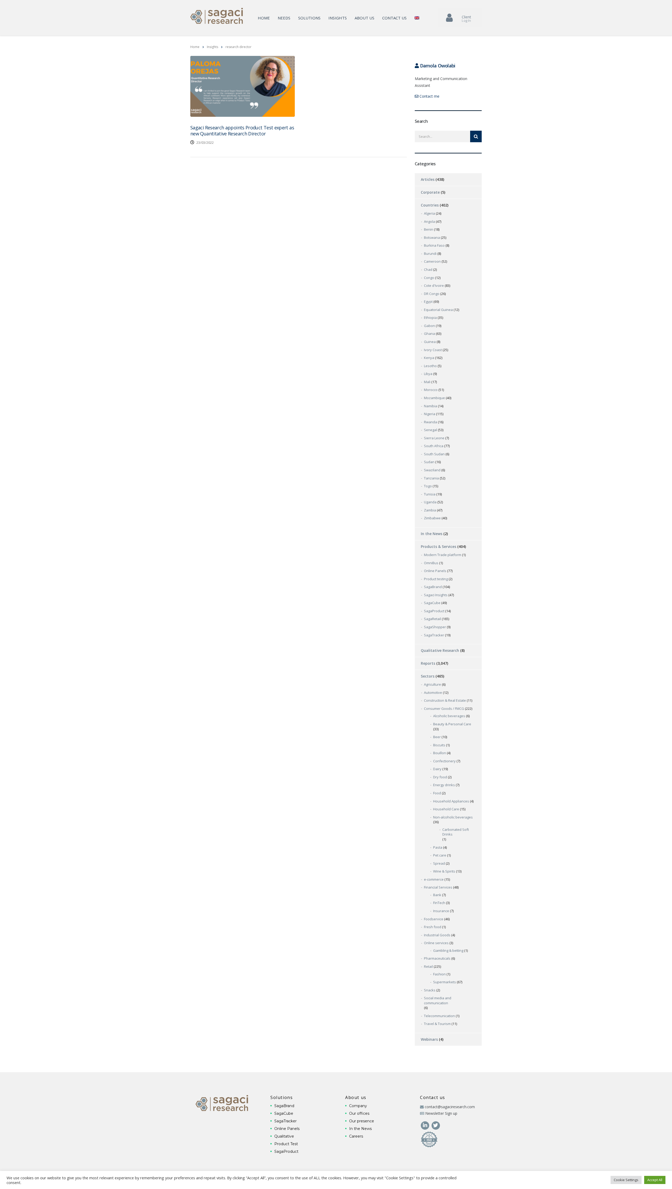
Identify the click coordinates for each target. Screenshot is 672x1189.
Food (437, 793)
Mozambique (434, 397)
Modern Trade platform (442, 554)
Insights (337, 17)
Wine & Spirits (444, 871)
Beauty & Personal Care (452, 724)
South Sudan (434, 454)
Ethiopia (430, 317)
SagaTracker (434, 635)
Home (264, 17)
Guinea (430, 341)
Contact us (394, 17)
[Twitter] (435, 1124)
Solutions (309, 17)
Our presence (361, 1121)
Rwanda (430, 422)
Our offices (359, 1113)
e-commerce (434, 879)
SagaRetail (432, 618)
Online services (436, 942)
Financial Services (438, 887)
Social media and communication (437, 1000)
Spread (439, 863)
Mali (427, 381)
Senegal (430, 429)
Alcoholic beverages (449, 716)
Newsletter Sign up (441, 1113)
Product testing (436, 579)
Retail (428, 966)
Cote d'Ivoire (434, 285)
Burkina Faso (434, 245)
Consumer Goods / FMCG (444, 708)
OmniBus (431, 563)
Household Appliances (451, 801)
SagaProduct (434, 611)
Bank (437, 894)
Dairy (437, 769)
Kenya (429, 357)
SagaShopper (435, 627)
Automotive (433, 692)
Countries (430, 205)
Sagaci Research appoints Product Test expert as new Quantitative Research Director (242, 130)
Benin (428, 229)
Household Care (446, 809)
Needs (284, 17)
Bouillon (439, 753)
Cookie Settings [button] (626, 1179)
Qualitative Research (440, 650)
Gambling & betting (448, 950)
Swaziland (432, 470)
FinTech (439, 902)
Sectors (427, 676)
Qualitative (284, 1136)
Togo (428, 486)
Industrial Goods (437, 935)
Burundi (430, 253)
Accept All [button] (654, 1179)
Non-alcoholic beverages (453, 817)
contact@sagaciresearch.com (450, 1106)
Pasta (437, 847)
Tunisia (429, 494)
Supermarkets (444, 982)
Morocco (431, 389)
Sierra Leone (434, 438)
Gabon (429, 325)
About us (364, 17)
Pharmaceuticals (437, 958)
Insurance (441, 910)
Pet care (439, 855)
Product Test (286, 1144)
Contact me (428, 96)
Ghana (429, 333)
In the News (431, 533)
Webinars (429, 1039)
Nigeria (429, 413)
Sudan (429, 461)
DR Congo (431, 293)
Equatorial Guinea (438, 309)
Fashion (439, 974)
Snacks (429, 990)
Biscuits (439, 745)
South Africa (433, 445)
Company (358, 1106)
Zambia (430, 510)
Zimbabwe (432, 518)
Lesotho (430, 365)
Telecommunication (439, 1015)
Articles (427, 179)
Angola (429, 221)
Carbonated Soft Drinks (455, 832)
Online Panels (435, 570)
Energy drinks (444, 785)
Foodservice (433, 919)
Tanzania (431, 478)
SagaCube (432, 602)
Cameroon (432, 261)
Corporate (430, 192)
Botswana (432, 237)
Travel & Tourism (437, 1023)
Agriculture (432, 684)
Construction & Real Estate (445, 700)
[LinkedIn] (425, 1124)
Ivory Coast (433, 349)
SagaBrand (433, 586)
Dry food (440, 777)
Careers (356, 1136)
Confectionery (444, 761)
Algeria (429, 213)
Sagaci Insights (436, 595)
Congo (429, 277)
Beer (437, 736)
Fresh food (432, 926)
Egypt (428, 301)
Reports (428, 663)
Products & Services (438, 546)
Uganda (430, 502)
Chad (428, 269)
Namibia (430, 406)
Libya (428, 373)
